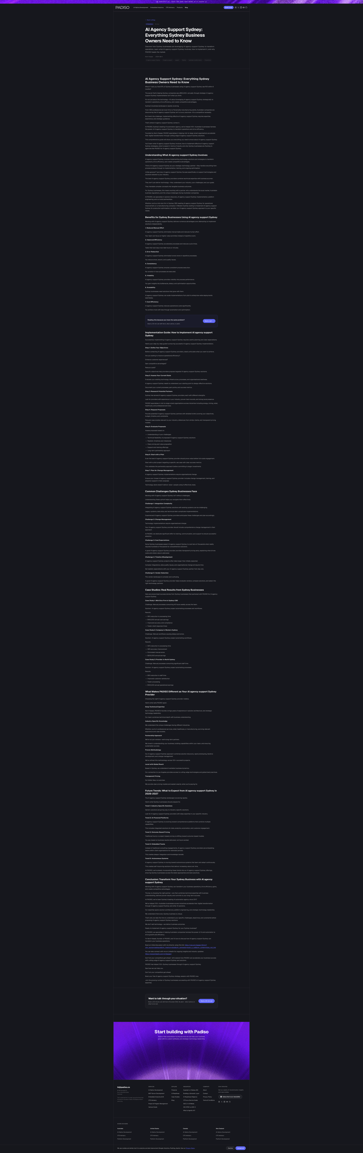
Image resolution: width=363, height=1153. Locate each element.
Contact (205, 1119)
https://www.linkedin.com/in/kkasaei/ (158, 954)
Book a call (228, 7)
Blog (186, 7)
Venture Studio (152, 1133)
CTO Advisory (170, 7)
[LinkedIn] (241, 7)
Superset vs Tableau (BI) (190, 1116)
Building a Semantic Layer (191, 1119)
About (205, 1116)
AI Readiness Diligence (190, 1122)
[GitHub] (246, 7)
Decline (230, 1148)
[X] (238, 7)
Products (180, 7)
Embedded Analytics (157, 7)
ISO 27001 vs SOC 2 (189, 1133)
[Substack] (236, 7)
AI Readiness (175, 1119)
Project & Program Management (158, 1129)
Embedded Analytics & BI (156, 1122)
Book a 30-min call (206, 1001)
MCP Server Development (156, 1119)
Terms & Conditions (209, 1126)
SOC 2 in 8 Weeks (188, 1129)
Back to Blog (151, 20)
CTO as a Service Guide (190, 1126)
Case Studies (175, 1122)
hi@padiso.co (123, 1113)
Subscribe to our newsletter (231, 1122)
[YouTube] (244, 7)
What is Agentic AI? (189, 1136)
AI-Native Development (140, 7)
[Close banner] (360, 2)
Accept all (240, 1148)
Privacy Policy (207, 1122)
